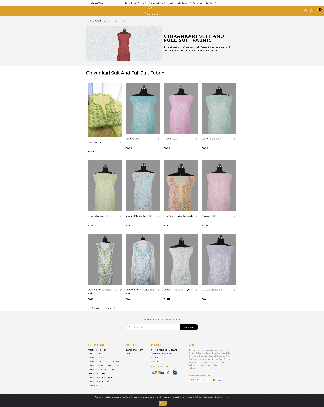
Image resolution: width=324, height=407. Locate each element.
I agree (162, 403)
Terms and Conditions (161, 354)
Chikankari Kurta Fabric (99, 358)
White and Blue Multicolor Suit (138, 216)
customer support (134, 350)
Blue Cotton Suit (132, 139)
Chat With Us (157, 362)
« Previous (95, 308)
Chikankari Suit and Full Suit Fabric (104, 362)
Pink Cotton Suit (170, 139)
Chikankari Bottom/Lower (100, 377)
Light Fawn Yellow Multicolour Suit (178, 216)
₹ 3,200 (205, 225)
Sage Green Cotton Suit (211, 139)
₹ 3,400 (129, 225)
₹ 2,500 (129, 148)
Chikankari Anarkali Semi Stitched (103, 366)
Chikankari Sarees (96, 373)
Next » (109, 308)
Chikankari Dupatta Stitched (101, 370)
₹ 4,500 (167, 299)
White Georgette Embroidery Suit (178, 290)
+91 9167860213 (96, 3)
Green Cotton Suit (95, 142)
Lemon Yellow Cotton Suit (98, 216)
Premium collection (97, 350)
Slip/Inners (93, 385)
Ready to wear (94, 354)
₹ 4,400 (91, 151)
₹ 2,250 (91, 299)
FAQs (128, 354)
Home (90, 21)
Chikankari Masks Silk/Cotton (101, 381)
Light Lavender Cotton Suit (213, 290)
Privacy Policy (158, 358)
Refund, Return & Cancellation (165, 350)
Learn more (224, 397)
